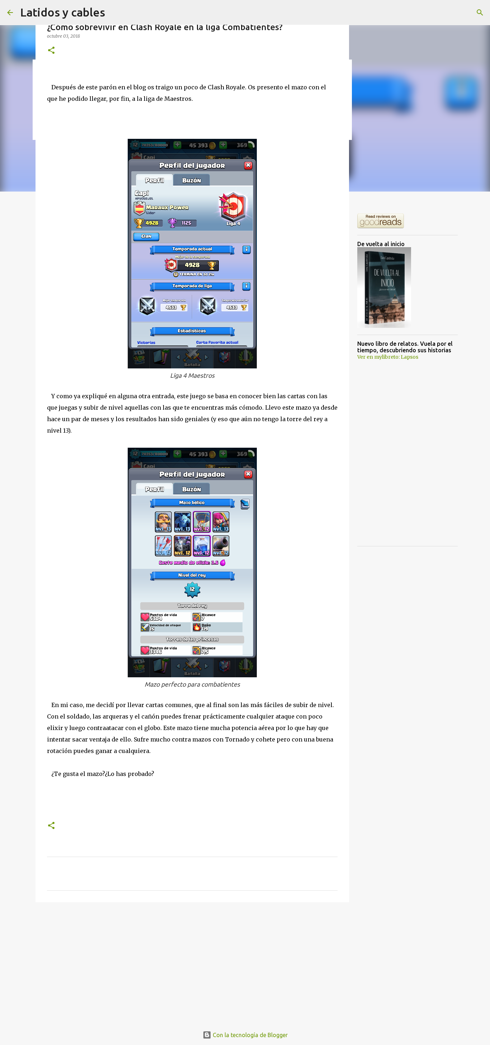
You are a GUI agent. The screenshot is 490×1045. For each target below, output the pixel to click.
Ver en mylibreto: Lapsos (387, 357)
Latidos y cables (62, 12)
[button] (51, 51)
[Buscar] (480, 12)
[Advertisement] (192, 963)
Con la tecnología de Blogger (249, 1035)
